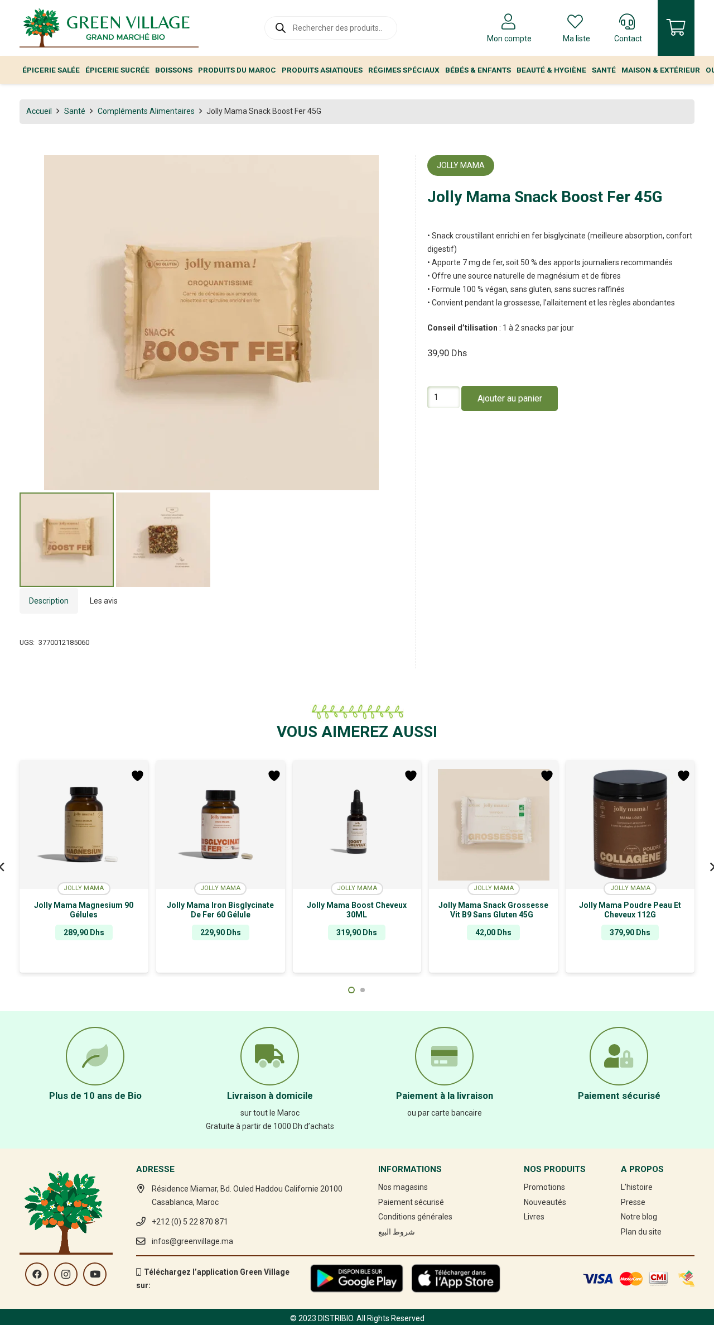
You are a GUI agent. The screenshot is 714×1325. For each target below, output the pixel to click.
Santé (74, 111)
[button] (387, 170)
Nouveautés (545, 1202)
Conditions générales (415, 1216)
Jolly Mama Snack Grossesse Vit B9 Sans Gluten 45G (493, 910)
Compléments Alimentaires (146, 111)
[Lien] (109, 27)
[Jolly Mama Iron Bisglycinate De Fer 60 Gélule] (220, 824)
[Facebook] (37, 1274)
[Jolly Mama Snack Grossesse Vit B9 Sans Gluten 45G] (493, 824)
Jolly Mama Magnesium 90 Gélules (83, 910)
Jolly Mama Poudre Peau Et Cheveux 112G (630, 910)
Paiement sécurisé (411, 1202)
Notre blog (639, 1216)
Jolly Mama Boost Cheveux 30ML (357, 910)
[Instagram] (66, 1274)
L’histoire (637, 1187)
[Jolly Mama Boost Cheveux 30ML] (357, 824)
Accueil (39, 111)
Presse (633, 1202)
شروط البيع (396, 1231)
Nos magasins (403, 1187)
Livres (534, 1216)
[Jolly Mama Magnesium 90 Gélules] (84, 824)
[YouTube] (95, 1274)
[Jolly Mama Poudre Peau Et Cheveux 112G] (630, 824)
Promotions (544, 1187)
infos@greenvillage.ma (192, 1241)
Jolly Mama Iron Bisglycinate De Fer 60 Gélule (220, 910)
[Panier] (676, 28)
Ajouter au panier (509, 398)
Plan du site (641, 1231)
